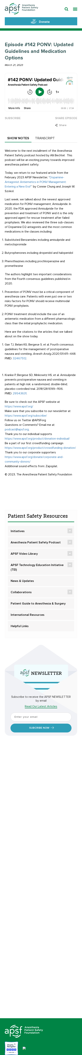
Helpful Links (20, 626)
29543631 (20, 393)
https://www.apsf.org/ (19, 406)
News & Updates (22, 580)
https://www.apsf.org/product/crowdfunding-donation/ (40, 447)
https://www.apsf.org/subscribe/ (26, 415)
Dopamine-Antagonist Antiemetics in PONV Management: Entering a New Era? (35, 182)
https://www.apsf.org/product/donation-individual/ (37, 438)
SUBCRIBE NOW (39, 728)
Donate (44, 21)
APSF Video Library (24, 553)
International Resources (27, 614)
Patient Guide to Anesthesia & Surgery (38, 603)
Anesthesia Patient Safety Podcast (36, 542)
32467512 (19, 358)
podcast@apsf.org (17, 429)
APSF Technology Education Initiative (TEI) (37, 567)
